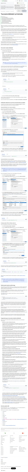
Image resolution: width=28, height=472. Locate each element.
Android (2, 437)
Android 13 (2, 452)
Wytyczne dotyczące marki (10, 466)
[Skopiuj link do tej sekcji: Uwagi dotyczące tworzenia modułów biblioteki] (21, 318)
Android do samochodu (21, 440)
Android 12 (2, 453)
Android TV (20, 441)
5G (10, 442)
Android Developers (3, 11)
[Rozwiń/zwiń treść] (5, 16)
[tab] (4, 79)
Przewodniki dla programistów (13, 449)
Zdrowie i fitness (12, 439)
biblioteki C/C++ (11, 34)
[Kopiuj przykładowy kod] (26, 80)
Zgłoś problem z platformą (22, 447)
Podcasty (2, 444)
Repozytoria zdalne (23, 162)
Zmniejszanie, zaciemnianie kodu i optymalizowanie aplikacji (10, 395)
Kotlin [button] (9, 88)
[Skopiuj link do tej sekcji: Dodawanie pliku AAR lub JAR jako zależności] (16, 223)
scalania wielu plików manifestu (9, 402)
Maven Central (12, 161)
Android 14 (2, 451)
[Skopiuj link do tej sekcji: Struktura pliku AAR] (10, 406)
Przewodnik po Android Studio (13, 448)
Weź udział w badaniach (22, 451)
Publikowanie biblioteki (15, 44)
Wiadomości (2, 442)
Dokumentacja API (12, 450)
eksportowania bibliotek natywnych (10, 425)
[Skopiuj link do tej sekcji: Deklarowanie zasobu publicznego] (16, 285)
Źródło (1, 441)
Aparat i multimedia (12, 440)
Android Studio (12, 11)
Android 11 (2, 454)
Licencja (5, 466)
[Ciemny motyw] (25, 80)
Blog (1, 443)
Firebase (2, 461)
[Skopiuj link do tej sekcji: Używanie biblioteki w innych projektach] (15, 159)
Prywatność (11, 441)
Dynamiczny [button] (4, 88)
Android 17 (2, 447)
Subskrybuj (13, 468)
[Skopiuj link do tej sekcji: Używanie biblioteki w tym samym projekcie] (16, 107)
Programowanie (7, 11)
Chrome (2, 460)
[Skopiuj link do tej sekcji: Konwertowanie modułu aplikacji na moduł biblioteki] (19, 69)
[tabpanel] (14, 82)
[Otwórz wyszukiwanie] (16, 0)
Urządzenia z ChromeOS (22, 439)
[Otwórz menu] (1, 1)
